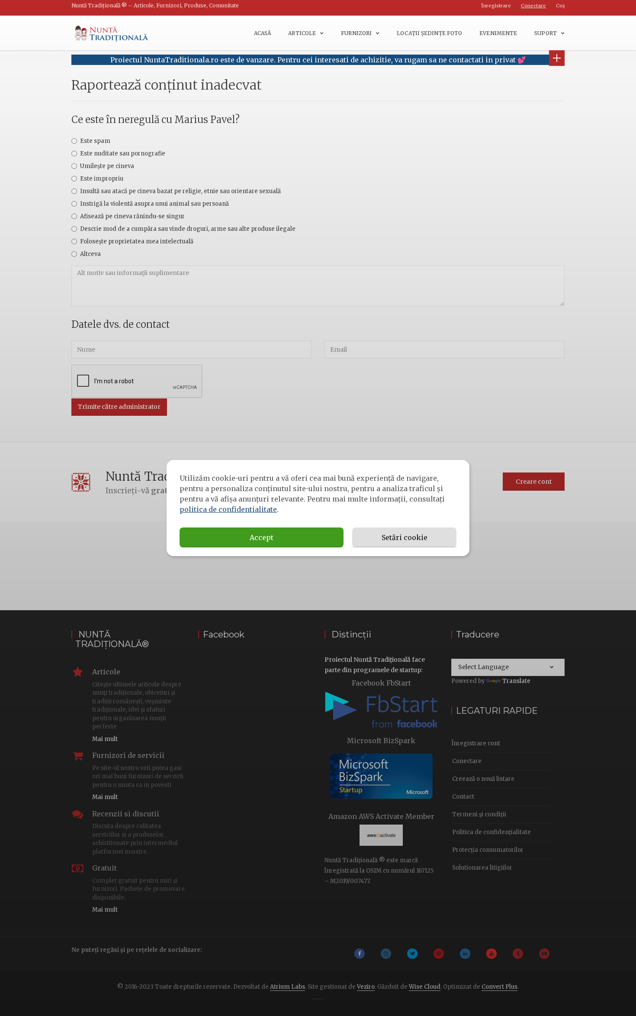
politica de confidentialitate (228, 509)
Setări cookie (404, 537)
